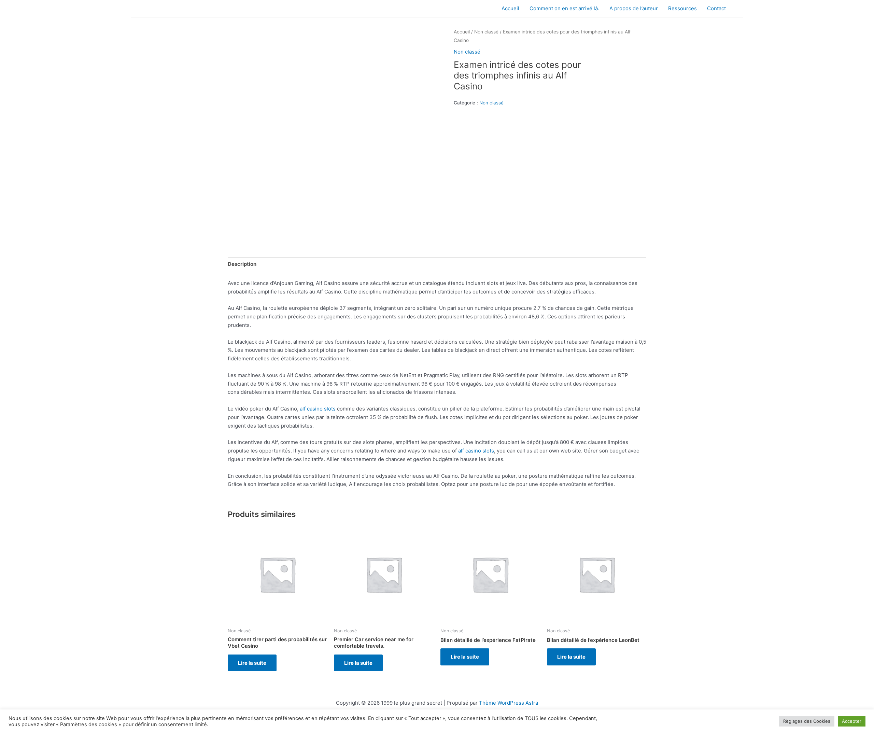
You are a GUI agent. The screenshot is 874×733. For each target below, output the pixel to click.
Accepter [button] (851, 721)
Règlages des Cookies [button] (806, 721)
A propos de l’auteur (633, 8)
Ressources (682, 8)
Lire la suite (252, 663)
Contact (716, 8)
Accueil (510, 8)
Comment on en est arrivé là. (564, 8)
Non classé (486, 31)
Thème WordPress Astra (508, 703)
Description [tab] (242, 264)
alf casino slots (318, 408)
